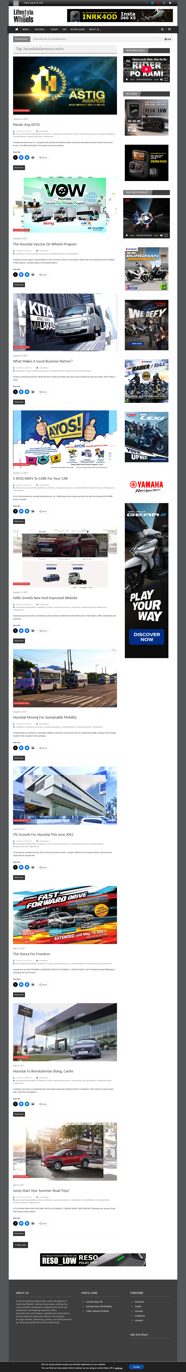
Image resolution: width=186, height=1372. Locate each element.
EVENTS (54, 29)
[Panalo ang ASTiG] (65, 86)
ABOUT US (94, 29)
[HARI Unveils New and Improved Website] (65, 559)
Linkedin (139, 1320)
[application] (146, 69)
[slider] (144, 235)
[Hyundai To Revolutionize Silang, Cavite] (65, 1032)
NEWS (25, 29)
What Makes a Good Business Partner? (43, 361)
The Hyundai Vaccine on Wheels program (45, 244)
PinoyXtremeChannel (34, 137)
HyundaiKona (76, 1200)
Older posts (21, 1245)
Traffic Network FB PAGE (97, 1311)
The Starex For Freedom (31, 954)
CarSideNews (68, 134)
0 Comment (43, 961)
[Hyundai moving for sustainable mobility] (65, 678)
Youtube (139, 1311)
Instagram (140, 1315)
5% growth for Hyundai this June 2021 (43, 835)
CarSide (39, 1200)
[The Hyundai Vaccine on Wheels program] (65, 205)
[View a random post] (169, 29)
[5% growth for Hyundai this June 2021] (65, 795)
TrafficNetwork (48, 137)
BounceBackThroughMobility (31, 134)
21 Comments (44, 485)
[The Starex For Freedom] (65, 915)
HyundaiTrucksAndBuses (106, 134)
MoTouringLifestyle (102, 1200)
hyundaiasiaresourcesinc (88, 134)
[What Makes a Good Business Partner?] (65, 322)
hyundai (76, 134)
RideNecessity (109, 488)
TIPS (64, 29)
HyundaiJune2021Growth (80, 844)
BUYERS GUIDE (78, 29)
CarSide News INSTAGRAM (99, 1306)
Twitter (138, 1306)
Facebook (139, 1301)
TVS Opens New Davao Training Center (49, 39)
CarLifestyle (46, 134)
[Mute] (161, 79)
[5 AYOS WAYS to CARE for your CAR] (65, 439)
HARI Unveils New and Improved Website (45, 598)
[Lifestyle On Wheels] (16, 29)
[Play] (127, 79)
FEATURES (39, 29)
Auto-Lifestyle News (21, 110)
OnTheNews (75, 607)
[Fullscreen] (166, 79)
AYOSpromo (20, 488)
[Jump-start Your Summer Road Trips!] (65, 1151)
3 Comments (43, 1197)
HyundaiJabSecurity (57, 254)
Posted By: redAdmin (23, 131)
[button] (146, 218)
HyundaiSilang (76, 1081)
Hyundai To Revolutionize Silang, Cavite (43, 1071)
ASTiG (18, 134)
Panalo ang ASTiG (26, 125)
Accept (136, 1367)
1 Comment (43, 251)
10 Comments (44, 841)
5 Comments (43, 605)
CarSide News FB (94, 1301)
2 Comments (43, 131)
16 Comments (44, 724)
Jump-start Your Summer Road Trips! (41, 1191)
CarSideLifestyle (56, 134)
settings (118, 1368)
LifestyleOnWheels (19, 137)
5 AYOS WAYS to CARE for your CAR (40, 479)
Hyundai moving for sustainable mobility (45, 718)
